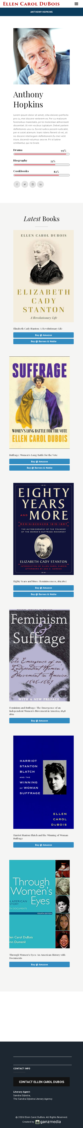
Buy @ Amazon (43, 335)
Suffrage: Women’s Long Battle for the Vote (33, 455)
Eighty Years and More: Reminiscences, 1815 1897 (40, 581)
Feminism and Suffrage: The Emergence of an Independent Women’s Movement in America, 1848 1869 (37, 710)
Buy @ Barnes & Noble (43, 341)
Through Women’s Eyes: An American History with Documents (37, 956)
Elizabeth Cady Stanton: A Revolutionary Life (37, 328)
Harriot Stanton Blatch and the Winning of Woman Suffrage (40, 836)
